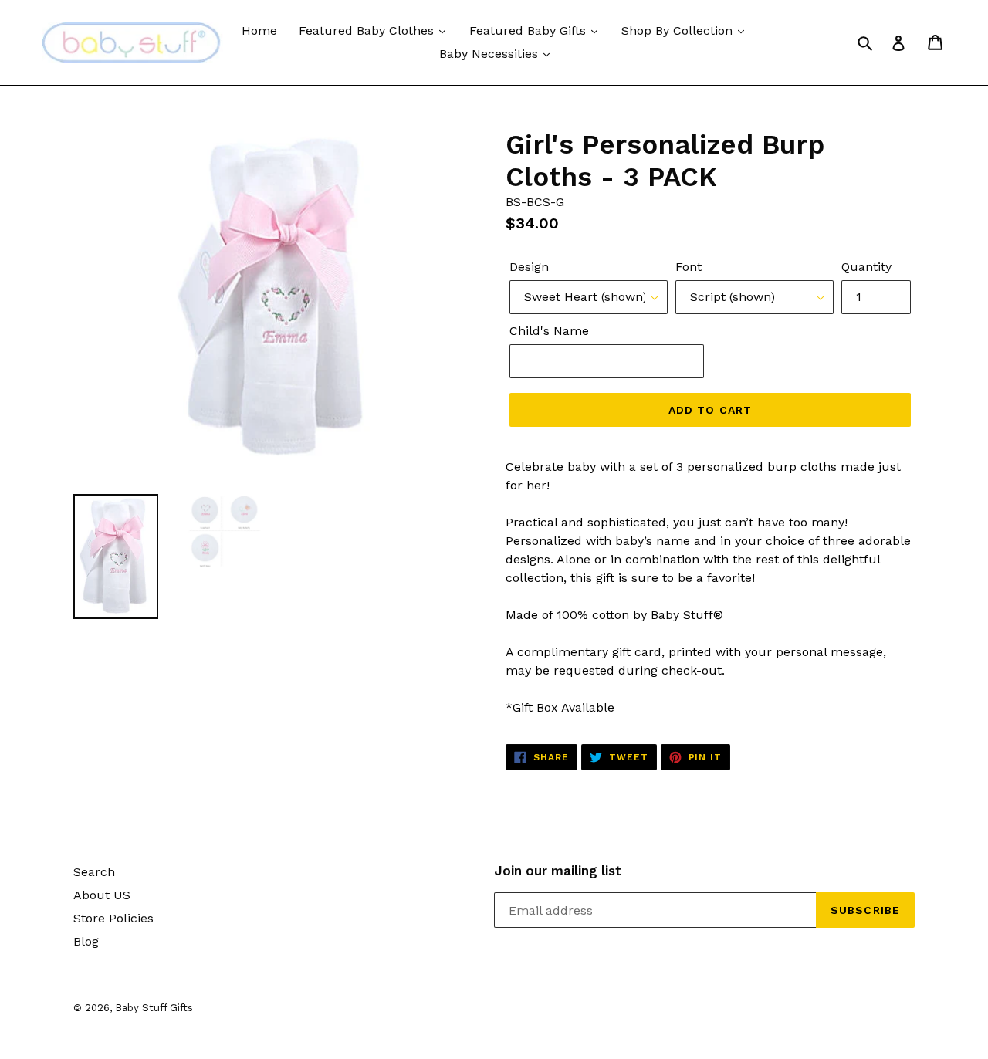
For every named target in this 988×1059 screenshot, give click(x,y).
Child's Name (549, 330)
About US (101, 895)
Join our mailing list (557, 870)
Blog (86, 941)
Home (259, 30)
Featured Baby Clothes (368, 30)
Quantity (866, 266)
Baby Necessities (490, 53)
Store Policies (113, 918)
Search (94, 871)
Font (688, 266)
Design (529, 266)
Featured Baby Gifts (529, 30)
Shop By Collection (678, 30)
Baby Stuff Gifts (154, 1007)
